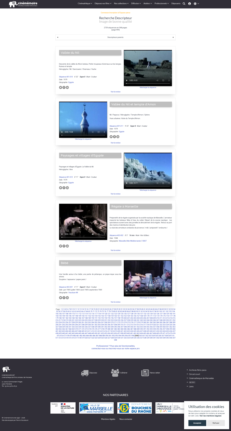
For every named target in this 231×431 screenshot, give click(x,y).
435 (167, 331)
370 (76, 329)
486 (94, 336)
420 (118, 331)
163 (125, 316)
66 (82, 311)
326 (174, 325)
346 (118, 327)
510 (172, 336)
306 (109, 325)
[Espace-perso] (190, 3)
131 (141, 314)
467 (151, 333)
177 (170, 316)
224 (83, 320)
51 (167, 309)
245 (151, 320)
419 (115, 331)
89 (135, 311)
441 (66, 333)
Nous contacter (125, 419)
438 (57, 333)
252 (174, 320)
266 (99, 322)
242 (141, 320)
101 (163, 311)
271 (115, 322)
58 (64, 311)
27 (113, 309)
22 (101, 309)
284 (157, 322)
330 (66, 327)
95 (149, 311)
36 (133, 309)
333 (76, 327)
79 (112, 311)
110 (73, 314)
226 (89, 320)
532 (125, 338)
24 (106, 309)
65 (80, 311)
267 (102, 322)
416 (105, 331)
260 (79, 322)
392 (148, 329)
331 (70, 327)
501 (143, 336)
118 (99, 314)
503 (150, 336)
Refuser (216, 423)
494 (120, 336)
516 (73, 338)
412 (92, 331)
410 (86, 331)
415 (102, 331)
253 (57, 322)
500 (140, 336)
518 (79, 338)
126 (125, 314)
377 (99, 329)
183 (70, 318)
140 (170, 314)
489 (103, 336)
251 (170, 320)
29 (117, 309)
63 (75, 311)
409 (83, 331)
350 (131, 327)
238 (128, 320)
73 (98, 311)
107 (63, 314)
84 (123, 311)
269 (109, 322)
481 (77, 336)
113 (83, 314)
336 (86, 327)
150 (83, 316)
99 (158, 311)
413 (96, 331)
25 (108, 309)
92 (142, 311)
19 (94, 309)
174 (161, 316)
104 (173, 311)
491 (110, 336)
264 (92, 322)
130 (138, 314)
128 (131, 314)
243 (144, 320)
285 (161, 322)
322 (161, 325)
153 (92, 316)
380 (109, 329)
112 (79, 314)
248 (161, 320)
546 (170, 338)
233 (112, 320)
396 (161, 329)
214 (170, 318)
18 (92, 309)
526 (105, 338)
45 (154, 309)
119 (102, 314)
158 (109, 316)
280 (144, 322)
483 (84, 336)
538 (144, 338)
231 (105, 320)
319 (151, 325)
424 (131, 331)
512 (60, 338)
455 (112, 333)
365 (60, 329)
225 (86, 320)
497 (129, 336)
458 (122, 333)
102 (167, 311)
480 (74, 336)
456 (115, 333)
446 (83, 333)
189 (89, 318)
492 (113, 336)
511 (57, 338)
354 (144, 327)
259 (76, 322)
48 (161, 309)
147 (73, 316)
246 (154, 320)
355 (148, 327)
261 (83, 322)
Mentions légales (108, 419)
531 (122, 338)
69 (89, 311)
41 (145, 309)
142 (57, 316)
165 (131, 316)
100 (160, 311)
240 (135, 320)
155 (99, 316)
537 (141, 338)
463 (138, 333)
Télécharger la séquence (148, 87)
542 (157, 338)
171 (151, 316)
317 (144, 325)
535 (135, 338)
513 (63, 338)
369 (73, 329)
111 (76, 314)
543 (161, 338)
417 (109, 331)
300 (89, 325)
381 (112, 329)
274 (125, 322)
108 (66, 314)
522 (92, 338)
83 (121, 311)
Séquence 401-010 (66, 77)
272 (118, 322)
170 (148, 316)
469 (157, 333)
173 (157, 316)
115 (89, 314)
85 (126, 311)
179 (57, 318)
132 (144, 314)
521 (89, 338)
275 (128, 322)
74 (101, 311)
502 (146, 336)
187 (83, 318)
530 (118, 338)
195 (109, 318)
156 (102, 316)
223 (79, 320)
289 (174, 322)
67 (85, 311)
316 (141, 325)
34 (129, 309)
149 (79, 316)
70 (91, 311)
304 (102, 325)
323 (164, 325)
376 (96, 329)
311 (125, 325)
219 (66, 320)
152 (89, 316)
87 (130, 311)
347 (122, 327)
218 (63, 320)
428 (144, 331)
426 (138, 331)
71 (94, 311)
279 (141, 322)
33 (126, 309)
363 (174, 327)
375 (92, 329)
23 (103, 309)
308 (115, 325)
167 (138, 316)
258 (73, 322)
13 (81, 309)
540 (151, 338)
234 (115, 320)
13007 (144, 241)
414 (99, 331)
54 (174, 309)
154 (96, 316)
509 (169, 336)
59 (66, 311)
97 (153, 311)
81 (117, 311)
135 (154, 314)
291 (60, 325)
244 (148, 320)
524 (99, 338)
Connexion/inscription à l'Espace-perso (115, 13)
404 (66, 331)
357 (154, 327)
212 (164, 318)
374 (89, 329)
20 (97, 309)
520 (86, 338)
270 (112, 322)
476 (61, 336)
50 (165, 309)
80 (114, 311)
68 (87, 311)
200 (125, 318)
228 (96, 320)
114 (86, 314)
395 (157, 329)
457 (118, 333)
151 (86, 316)
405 (70, 331)
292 (63, 325)
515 (70, 338)
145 (66, 316)
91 (139, 311)
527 (109, 338)
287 (167, 322)
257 (70, 322)
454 (109, 333)
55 (57, 311)
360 (164, 327)
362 (170, 327)
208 (151, 318)
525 (102, 338)
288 (170, 322)
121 (109, 314)
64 (78, 311)
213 (167, 318)
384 (122, 329)
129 (135, 314)
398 (167, 329)
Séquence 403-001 (66, 287)
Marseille (122, 241)
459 (125, 333)
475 (58, 336)
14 (83, 309)
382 (115, 329)
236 (122, 320)
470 (161, 333)
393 (151, 329)
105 (57, 314)
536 (138, 338)
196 (112, 318)
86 (128, 311)
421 (122, 331)
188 (86, 318)
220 (70, 320)
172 (154, 316)
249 (164, 320)
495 (123, 336)
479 (71, 336)
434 (164, 331)
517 (76, 338)
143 (60, 316)
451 (99, 333)
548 (115, 340)
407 (76, 331)
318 (148, 325)
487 (97, 336)
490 (107, 336)
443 (73, 333)
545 (167, 338)
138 (164, 314)
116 (92, 314)
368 (70, 329)
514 (66, 338)
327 (57, 327)
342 (105, 327)
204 (138, 318)
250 (167, 320)
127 (128, 314)
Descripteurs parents (115, 37)
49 (163, 309)
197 (115, 318)
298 (83, 325)
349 (128, 327)
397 (164, 329)
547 (174, 338)
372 (83, 329)
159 (112, 316)
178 (174, 316)
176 (167, 316)
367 (66, 329)
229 (99, 320)
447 (86, 333)
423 (128, 331)
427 (141, 331)
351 (135, 327)
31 (122, 309)
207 (148, 318)
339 (96, 327)
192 (99, 318)
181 (63, 318)
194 (105, 318)
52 (170, 309)
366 (63, 329)
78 (110, 311)
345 (115, 327)
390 (141, 329)
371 (79, 329)
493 (116, 336)
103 (170, 311)
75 (103, 311)
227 (92, 320)
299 (86, 325)
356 (151, 327)
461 (131, 333)
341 (102, 327)
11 (76, 309)
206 (144, 318)
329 (63, 327)
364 (57, 329)
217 (60, 320)
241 (138, 320)
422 (125, 331)
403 (63, 331)
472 (167, 333)
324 (167, 325)
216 (57, 320)
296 (76, 325)
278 (138, 322)
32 (124, 309)
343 (109, 327)
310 (122, 325)
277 (135, 322)
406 (73, 331)
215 (174, 318)
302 (96, 325)
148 (76, 316)
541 (154, 338)
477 (64, 336)
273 (122, 322)
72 (96, 311)
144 (63, 316)
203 (135, 318)
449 (92, 333)
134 (151, 314)
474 (174, 333)
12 (78, 309)
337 (89, 327)
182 (66, 318)
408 (79, 331)
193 (102, 318)
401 (57, 331)
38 (138, 309)
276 (131, 322)
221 (73, 320)
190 (92, 318)
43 (149, 309)
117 (96, 314)
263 (89, 322)
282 (151, 322)
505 (156, 336)
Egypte (71, 82)
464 (141, 333)
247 (157, 320)
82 (119, 311)
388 (135, 329)
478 (68, 336)
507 (163, 336)
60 (69, 311)
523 (96, 338)
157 (105, 316)
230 (102, 320)
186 (79, 318)
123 (115, 314)
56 (59, 311)
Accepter (197, 423)
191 (96, 318)
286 (164, 322)
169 (144, 316)
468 (154, 333)
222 (76, 320)
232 (109, 320)
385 (125, 329)
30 (119, 309)
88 (133, 311)
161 (118, 316)
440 (63, 333)
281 (148, 322)
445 (79, 333)
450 (96, 333)
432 (157, 331)
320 (154, 325)
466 (148, 333)
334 (79, 327)
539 (148, 338)
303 (99, 325)
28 (115, 309)
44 (151, 309)
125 (122, 314)
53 (172, 309)
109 (70, 314)
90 (137, 311)
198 (118, 318)
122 (112, 314)
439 (60, 333)
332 (73, 327)
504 (153, 336)
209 (154, 318)
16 (87, 309)
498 (133, 336)
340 (99, 327)
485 (90, 336)
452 (102, 333)
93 (144, 311)
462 (135, 333)
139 (167, 314)
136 (157, 314)
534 (131, 338)
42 (147, 309)
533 (128, 338)
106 (60, 314)
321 (157, 325)
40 (142, 309)
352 (138, 327)
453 (105, 333)
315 (138, 325)
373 (86, 329)
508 (166, 336)
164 (128, 316)
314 (135, 325)
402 (60, 331)
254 (60, 322)
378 (102, 329)
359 (161, 327)
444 (76, 333)
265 (96, 322)
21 (99, 309)
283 (154, 322)
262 (86, 322)
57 (62, 311)
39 (140, 309)
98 (155, 311)
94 (146, 311)
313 (131, 325)
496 (126, 336)
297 (79, 325)
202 (131, 318)
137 (161, 314)
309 (118, 325)
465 (144, 333)
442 (70, 333)
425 (135, 331)
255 (63, 322)
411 (89, 331)
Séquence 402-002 (116, 235)
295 (73, 325)
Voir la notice (115, 92)
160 (115, 316)
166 (135, 316)
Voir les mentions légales (210, 416)
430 (151, 331)
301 (92, 325)
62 (73, 311)
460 (128, 333)
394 (154, 329)
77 (107, 311)
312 (128, 325)
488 (100, 336)
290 (57, 325)
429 (148, 331)
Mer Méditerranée (134, 241)
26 (110, 309)
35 (131, 309)
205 (141, 318)
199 (122, 318)
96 (151, 311)
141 (174, 314)
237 (125, 320)
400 (174, 329)
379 (105, 329)
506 (159, 336)
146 (70, 316)
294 (70, 325)
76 (105, 311)
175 (164, 316)
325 (170, 325)
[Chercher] (184, 3)
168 (141, 316)
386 (128, 329)
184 (73, 318)
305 (105, 325)
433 (161, 331)
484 (87, 336)
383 (118, 329)
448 (89, 333)
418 (112, 331)
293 (66, 325)
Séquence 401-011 (116, 126)
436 (170, 331)
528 (112, 338)
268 (105, 322)
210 (157, 318)
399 (170, 329)
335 (83, 327)
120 (105, 314)
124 (118, 314)
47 (158, 309)
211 (161, 318)
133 (148, 314)
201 (128, 318)
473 (170, 333)
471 (164, 333)
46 (156, 309)
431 (154, 331)
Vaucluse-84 (73, 293)
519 (83, 338)
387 (131, 329)
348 (125, 327)
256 (66, 322)
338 (92, 327)
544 (164, 338)
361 (167, 327)
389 (138, 329)
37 (135, 309)
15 (85, 309)
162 (122, 316)
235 (118, 320)
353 (141, 327)
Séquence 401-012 (66, 177)
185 (76, 318)
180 (60, 318)
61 (71, 311)
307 (112, 325)
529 (115, 338)
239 (131, 320)
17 (90, 309)
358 (157, 327)
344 (112, 327)
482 (81, 336)
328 (60, 327)
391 (144, 329)
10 (74, 309)
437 (174, 331)
